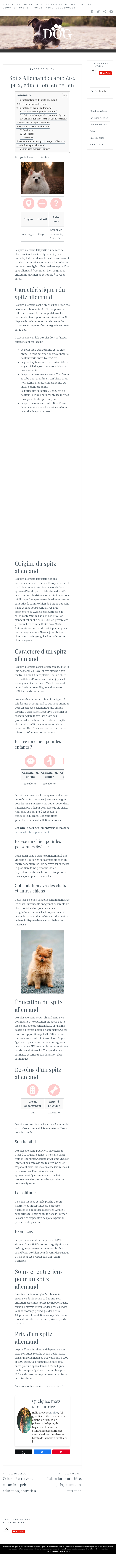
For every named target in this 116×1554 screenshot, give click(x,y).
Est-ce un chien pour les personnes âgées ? (45, 115)
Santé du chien (81, 4)
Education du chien (17, 8)
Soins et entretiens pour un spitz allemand (42, 141)
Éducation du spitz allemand (34, 122)
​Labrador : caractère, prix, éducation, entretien (64, 1482)
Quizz (38, 8)
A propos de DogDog (61, 8)
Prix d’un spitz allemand (31, 145)
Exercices (28, 137)
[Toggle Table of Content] (63, 95)
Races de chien (56, 4)
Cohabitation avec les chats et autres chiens (45, 119)
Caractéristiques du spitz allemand (38, 100)
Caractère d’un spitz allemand (35, 108)
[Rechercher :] (100, 91)
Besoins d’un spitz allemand (34, 126)
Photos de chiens (98, 124)
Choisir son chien (29, 4)
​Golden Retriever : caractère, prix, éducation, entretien (19, 1482)
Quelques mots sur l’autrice (36, 149)
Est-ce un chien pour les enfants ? (40, 111)
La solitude (28, 134)
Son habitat (28, 130)
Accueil (8, 4)
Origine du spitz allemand (33, 104)
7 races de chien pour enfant (32, 832)
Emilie (54, 1412)
